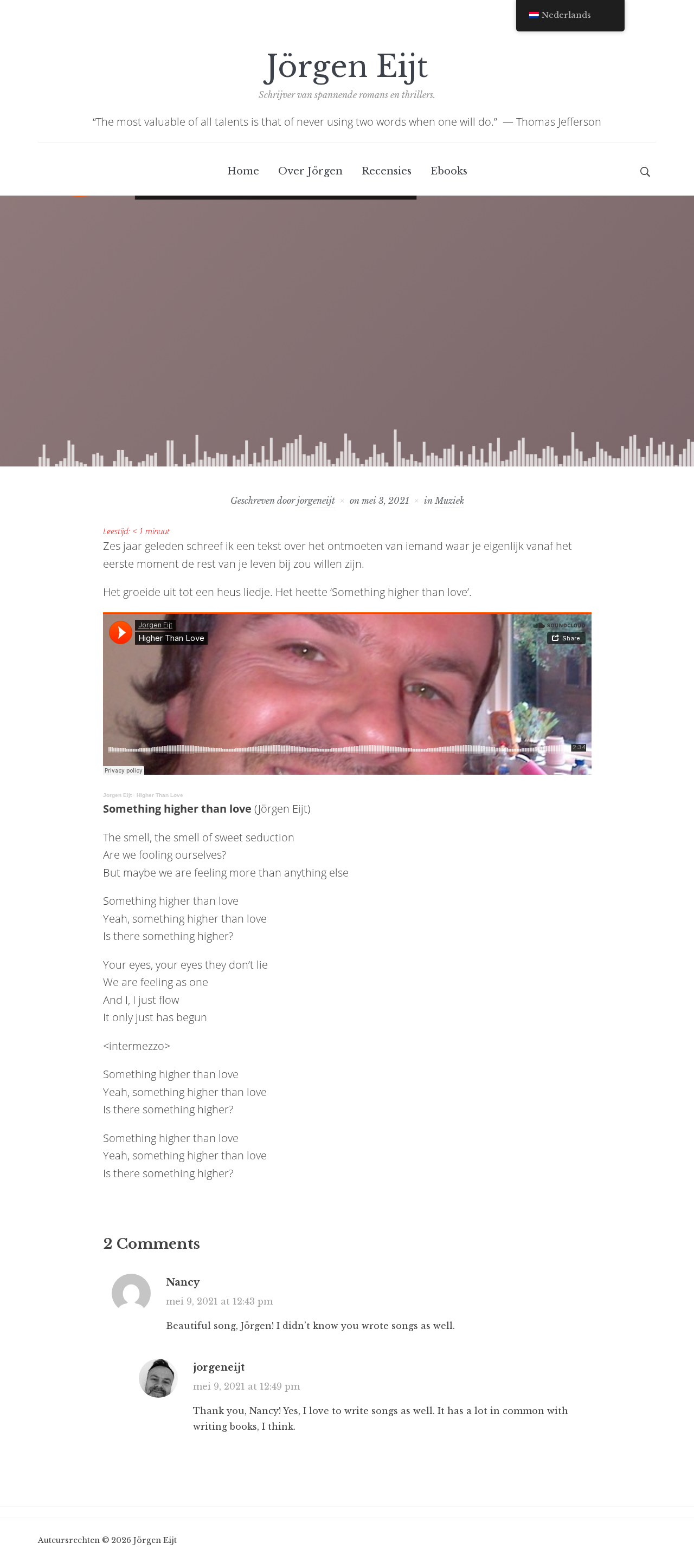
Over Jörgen (310, 171)
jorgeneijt (316, 500)
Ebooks (448, 171)
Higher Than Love (160, 795)
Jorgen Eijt (117, 795)
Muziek (449, 500)
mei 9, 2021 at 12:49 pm (246, 1386)
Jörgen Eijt (347, 66)
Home (243, 171)
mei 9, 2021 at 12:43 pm (219, 1301)
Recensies (387, 171)
